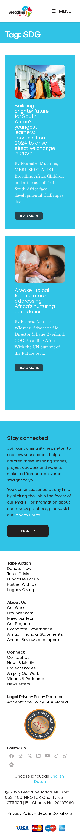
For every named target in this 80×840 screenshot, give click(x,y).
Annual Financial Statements (35, 634)
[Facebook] (11, 755)
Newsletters (18, 683)
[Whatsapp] (65, 755)
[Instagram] (20, 755)
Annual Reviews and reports (33, 639)
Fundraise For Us (23, 578)
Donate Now (19, 568)
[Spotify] (11, 764)
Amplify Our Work (23, 673)
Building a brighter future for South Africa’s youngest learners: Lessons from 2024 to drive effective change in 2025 (35, 129)
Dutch (40, 781)
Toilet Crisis (18, 573)
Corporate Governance (29, 628)
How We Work (20, 612)
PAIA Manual (57, 701)
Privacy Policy (27, 514)
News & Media (20, 662)
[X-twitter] (29, 755)
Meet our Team (21, 618)
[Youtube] (47, 755)
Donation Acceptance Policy (35, 699)
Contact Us (18, 657)
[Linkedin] (38, 755)
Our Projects (19, 623)
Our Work (16, 607)
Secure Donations (54, 813)
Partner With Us (21, 584)
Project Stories (21, 667)
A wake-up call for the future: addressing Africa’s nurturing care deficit (35, 300)
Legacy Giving (20, 589)
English (57, 775)
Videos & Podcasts (25, 678)
